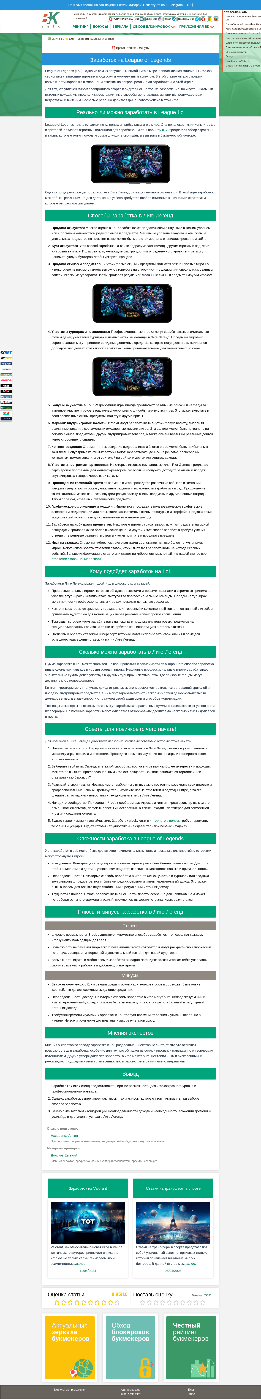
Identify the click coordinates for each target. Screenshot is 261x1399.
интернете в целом (164, 820)
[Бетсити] (6, 396)
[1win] (6, 385)
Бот (137, 19)
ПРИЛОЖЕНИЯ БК (194, 26)
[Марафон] (6, 363)
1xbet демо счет (130, 1393)
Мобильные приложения (70, 1389)
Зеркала (120, 26)
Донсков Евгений (64, 1155)
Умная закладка (123, 19)
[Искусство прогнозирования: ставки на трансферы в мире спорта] (173, 1223)
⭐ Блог (69, 38)
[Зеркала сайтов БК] (69, 1348)
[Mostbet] (6, 402)
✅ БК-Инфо (55, 38)
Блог (191, 1389)
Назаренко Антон (64, 1135)
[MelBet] (6, 357)
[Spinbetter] (6, 407)
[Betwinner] (6, 374)
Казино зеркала (130, 1389)
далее (81, 1263)
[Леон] (6, 391)
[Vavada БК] (6, 380)
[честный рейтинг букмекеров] (191, 1348)
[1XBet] (6, 352)
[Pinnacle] (6, 369)
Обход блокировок (151, 26)
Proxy (168, 19)
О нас (191, 1393)
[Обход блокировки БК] (130, 1348)
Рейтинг (80, 26)
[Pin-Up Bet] (6, 413)
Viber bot (151, 19)
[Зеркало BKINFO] (51, 19)
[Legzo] (6, 418)
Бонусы (100, 26)
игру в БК (161, 130)
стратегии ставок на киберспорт (76, 559)
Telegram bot (186, 19)
